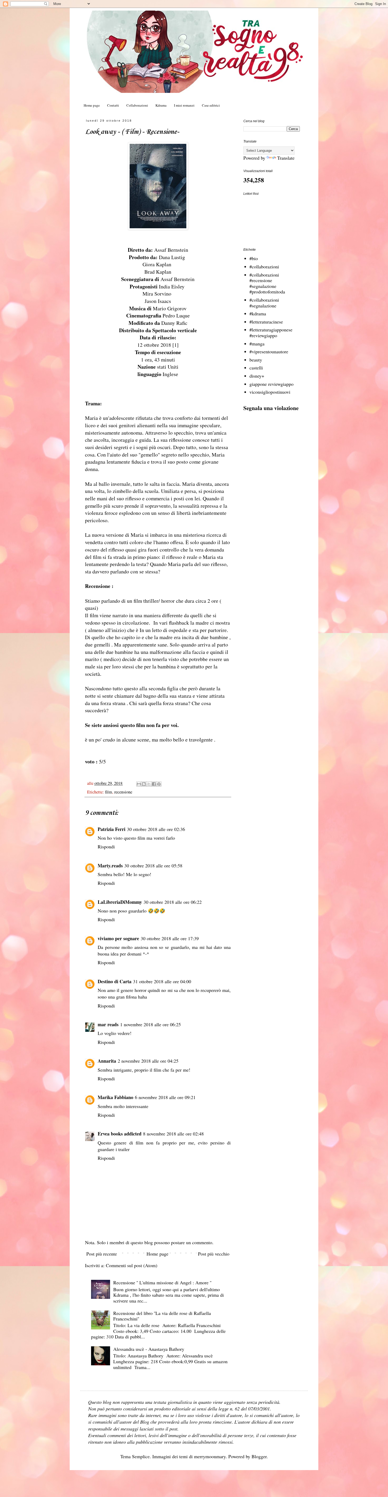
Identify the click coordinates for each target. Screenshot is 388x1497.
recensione (123, 792)
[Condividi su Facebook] (154, 784)
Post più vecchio (213, 1254)
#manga (256, 343)
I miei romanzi (184, 105)
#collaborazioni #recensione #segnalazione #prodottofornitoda (267, 283)
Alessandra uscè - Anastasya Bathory (148, 1349)
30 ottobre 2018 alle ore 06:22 (173, 902)
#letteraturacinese (266, 322)
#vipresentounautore (268, 351)
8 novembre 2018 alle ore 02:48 (173, 1133)
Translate (286, 158)
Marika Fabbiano (115, 1097)
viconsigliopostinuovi (269, 392)
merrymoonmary (210, 1456)
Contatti (113, 105)
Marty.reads (110, 865)
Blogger (259, 1456)
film (108, 792)
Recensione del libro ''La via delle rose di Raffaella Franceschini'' (162, 1316)
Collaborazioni (137, 105)
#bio (253, 258)
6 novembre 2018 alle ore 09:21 (165, 1097)
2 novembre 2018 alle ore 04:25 (148, 1061)
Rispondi (106, 846)
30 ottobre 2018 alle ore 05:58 (153, 865)
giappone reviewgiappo (271, 384)
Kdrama (161, 105)
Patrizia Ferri (111, 829)
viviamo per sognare (118, 938)
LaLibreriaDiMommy (120, 902)
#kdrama (257, 313)
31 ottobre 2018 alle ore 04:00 (162, 981)
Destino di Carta (114, 981)
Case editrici (211, 105)
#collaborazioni (264, 266)
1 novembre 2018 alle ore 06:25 (150, 1024)
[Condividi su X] (149, 784)
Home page (92, 105)
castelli (256, 367)
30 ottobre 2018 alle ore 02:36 (156, 829)
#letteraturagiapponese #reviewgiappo (270, 332)
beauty (255, 360)
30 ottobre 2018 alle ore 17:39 (170, 938)
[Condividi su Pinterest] (159, 784)
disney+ (256, 376)
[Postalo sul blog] (143, 784)
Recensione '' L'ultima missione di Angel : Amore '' (162, 1282)
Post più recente (101, 1254)
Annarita (107, 1060)
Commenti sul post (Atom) (131, 1265)
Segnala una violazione (271, 408)
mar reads (108, 1024)
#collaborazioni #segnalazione (264, 303)
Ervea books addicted (119, 1133)
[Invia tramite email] (138, 784)
